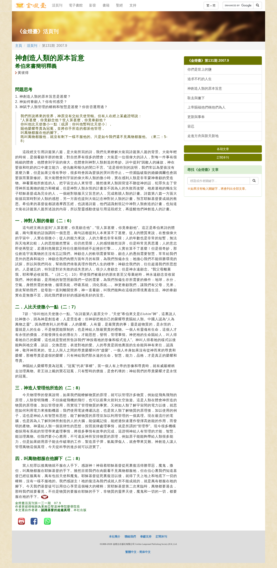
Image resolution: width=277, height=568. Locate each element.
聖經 (119, 5)
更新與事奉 (196, 117)
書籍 (106, 5)
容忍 (190, 126)
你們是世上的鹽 (199, 69)
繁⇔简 (211, 5)
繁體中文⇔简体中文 (138, 551)
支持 (132, 5)
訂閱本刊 (223, 157)
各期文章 (223, 149)
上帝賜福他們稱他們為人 (206, 107)
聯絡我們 (130, 536)
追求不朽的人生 (199, 79)
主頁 (18, 45)
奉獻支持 (145, 536)
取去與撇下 (196, 98)
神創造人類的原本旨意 (204, 88)
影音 (92, 5)
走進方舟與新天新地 (203, 136)
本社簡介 (114, 536)
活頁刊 (57, 5)
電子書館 (76, 5)
